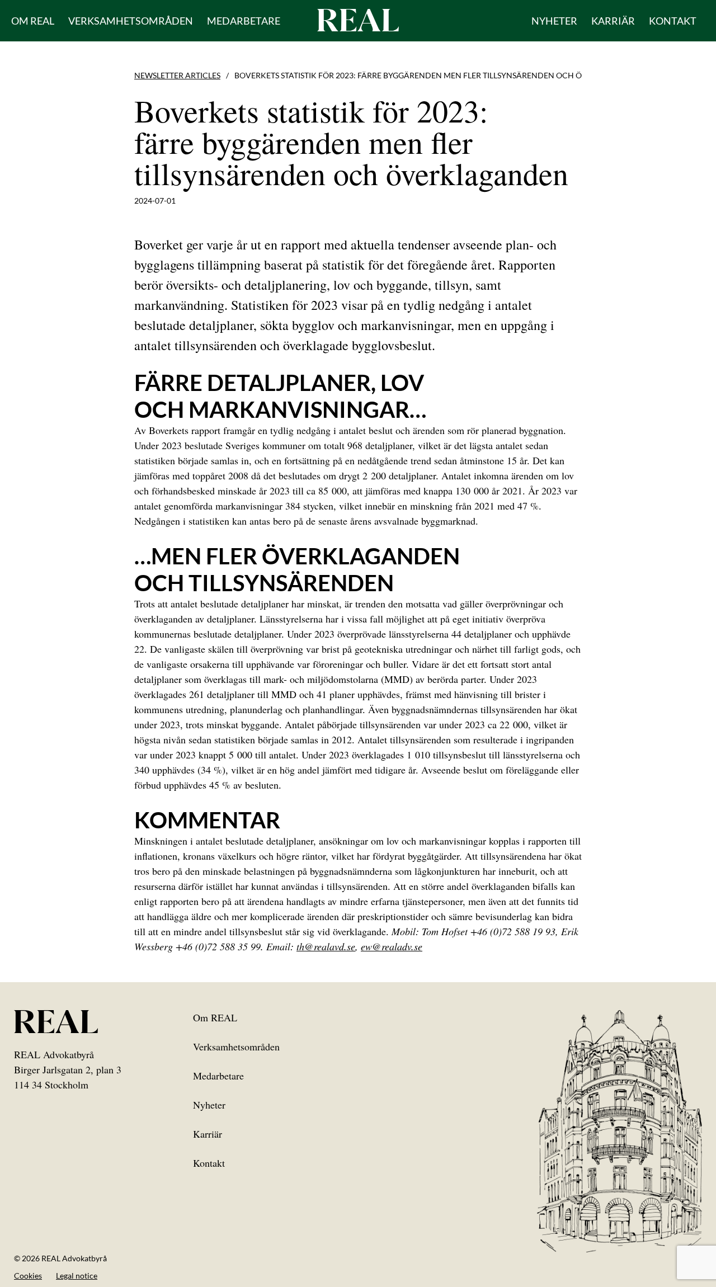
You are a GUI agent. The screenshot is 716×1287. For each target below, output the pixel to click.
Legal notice (76, 1275)
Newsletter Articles (177, 75)
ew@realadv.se (391, 946)
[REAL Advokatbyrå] (358, 19)
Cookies (28, 1275)
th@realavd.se (325, 946)
